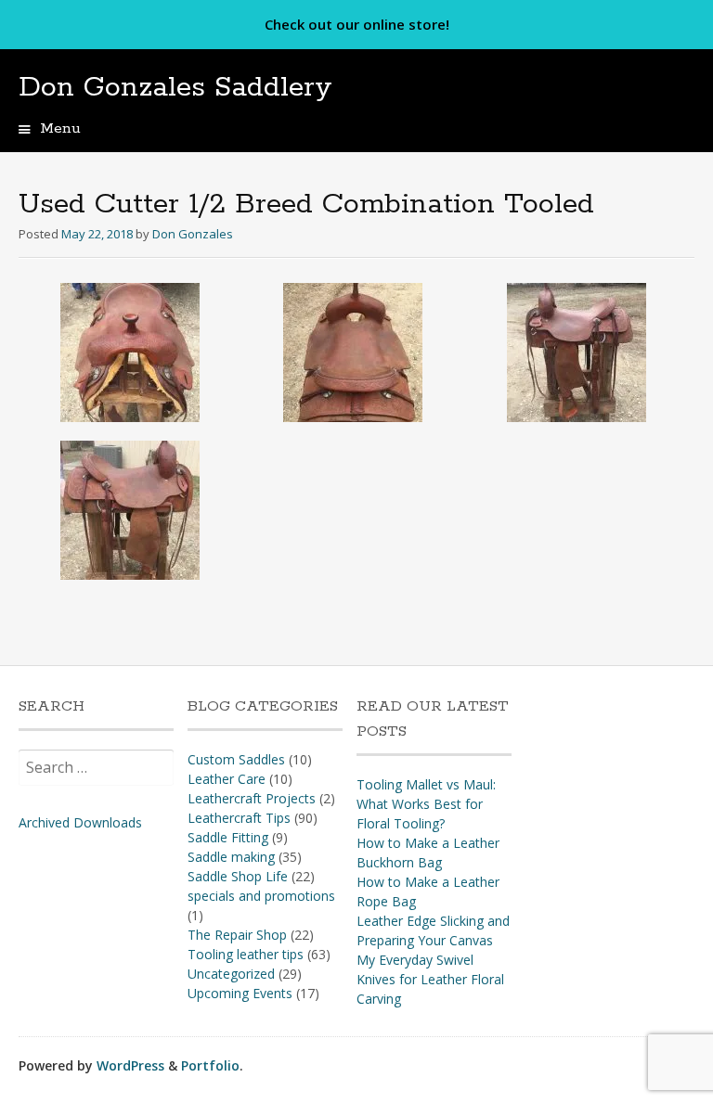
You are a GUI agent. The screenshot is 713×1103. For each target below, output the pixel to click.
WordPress (130, 1065)
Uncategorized (231, 973)
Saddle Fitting (228, 837)
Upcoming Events (240, 993)
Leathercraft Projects (252, 798)
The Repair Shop (237, 934)
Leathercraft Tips (239, 818)
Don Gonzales (192, 233)
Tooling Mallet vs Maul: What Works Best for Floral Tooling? (426, 804)
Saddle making (231, 857)
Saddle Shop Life (238, 876)
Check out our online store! (357, 24)
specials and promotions (261, 895)
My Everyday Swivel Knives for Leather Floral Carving (430, 979)
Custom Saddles (236, 759)
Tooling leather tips (246, 954)
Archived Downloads (80, 822)
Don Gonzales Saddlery (175, 88)
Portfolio (210, 1065)
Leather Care (227, 779)
